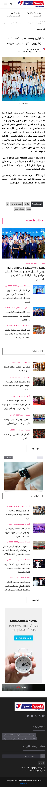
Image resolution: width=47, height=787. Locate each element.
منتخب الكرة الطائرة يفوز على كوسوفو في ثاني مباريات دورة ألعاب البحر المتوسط (17, 532)
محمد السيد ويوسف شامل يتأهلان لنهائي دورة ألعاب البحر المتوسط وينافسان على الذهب (17, 586)
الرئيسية (42, 21)
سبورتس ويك (19, 209)
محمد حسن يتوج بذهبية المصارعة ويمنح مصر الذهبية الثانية (18, 515)
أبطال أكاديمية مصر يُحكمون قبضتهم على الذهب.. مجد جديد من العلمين (16, 316)
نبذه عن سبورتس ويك (11, 738)
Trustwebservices (23, 783)
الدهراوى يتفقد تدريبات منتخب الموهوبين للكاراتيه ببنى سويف (23, 23)
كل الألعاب (31, 735)
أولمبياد (33, 738)
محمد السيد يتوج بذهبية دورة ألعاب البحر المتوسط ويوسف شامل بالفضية (17, 568)
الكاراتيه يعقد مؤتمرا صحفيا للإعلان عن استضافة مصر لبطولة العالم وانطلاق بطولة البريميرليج (16, 404)
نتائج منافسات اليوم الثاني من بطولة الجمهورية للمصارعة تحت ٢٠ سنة (16, 386)
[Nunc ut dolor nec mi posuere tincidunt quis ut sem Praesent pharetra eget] (23, 476)
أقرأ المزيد (35, 449)
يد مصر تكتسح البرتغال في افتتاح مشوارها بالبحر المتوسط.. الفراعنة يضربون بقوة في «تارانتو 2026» (16, 550)
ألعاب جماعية (8, 735)
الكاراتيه (26, 204)
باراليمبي (24, 738)
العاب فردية (40, 29)
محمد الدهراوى (16, 204)
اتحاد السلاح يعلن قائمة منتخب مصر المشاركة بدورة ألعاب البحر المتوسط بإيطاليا (17, 334)
